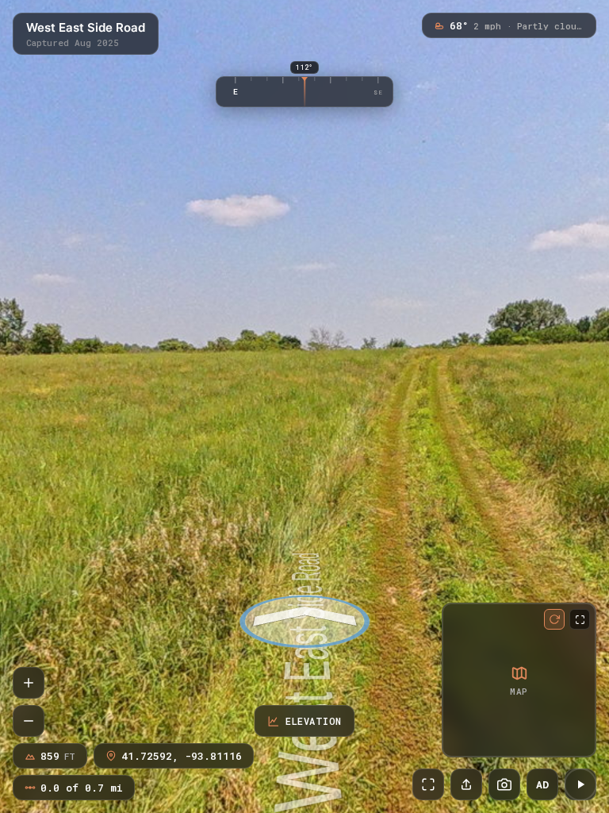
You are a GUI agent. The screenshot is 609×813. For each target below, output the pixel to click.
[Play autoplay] (580, 784)
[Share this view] (466, 784)
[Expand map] (579, 619)
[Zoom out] (28, 721)
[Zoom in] (28, 683)
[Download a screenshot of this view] (504, 784)
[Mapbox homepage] (457, 742)
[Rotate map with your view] (554, 619)
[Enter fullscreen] (428, 784)
